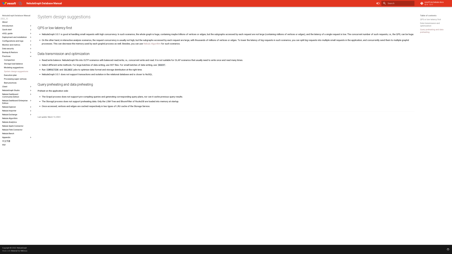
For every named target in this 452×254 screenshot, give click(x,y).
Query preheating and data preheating (431, 30)
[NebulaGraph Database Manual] (12, 3)
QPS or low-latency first (430, 19)
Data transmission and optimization (430, 24)
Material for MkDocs (19, 251)
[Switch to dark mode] (378, 3)
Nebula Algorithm (152, 43)
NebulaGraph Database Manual (16, 15)
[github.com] (448, 249)
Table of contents (428, 15)
